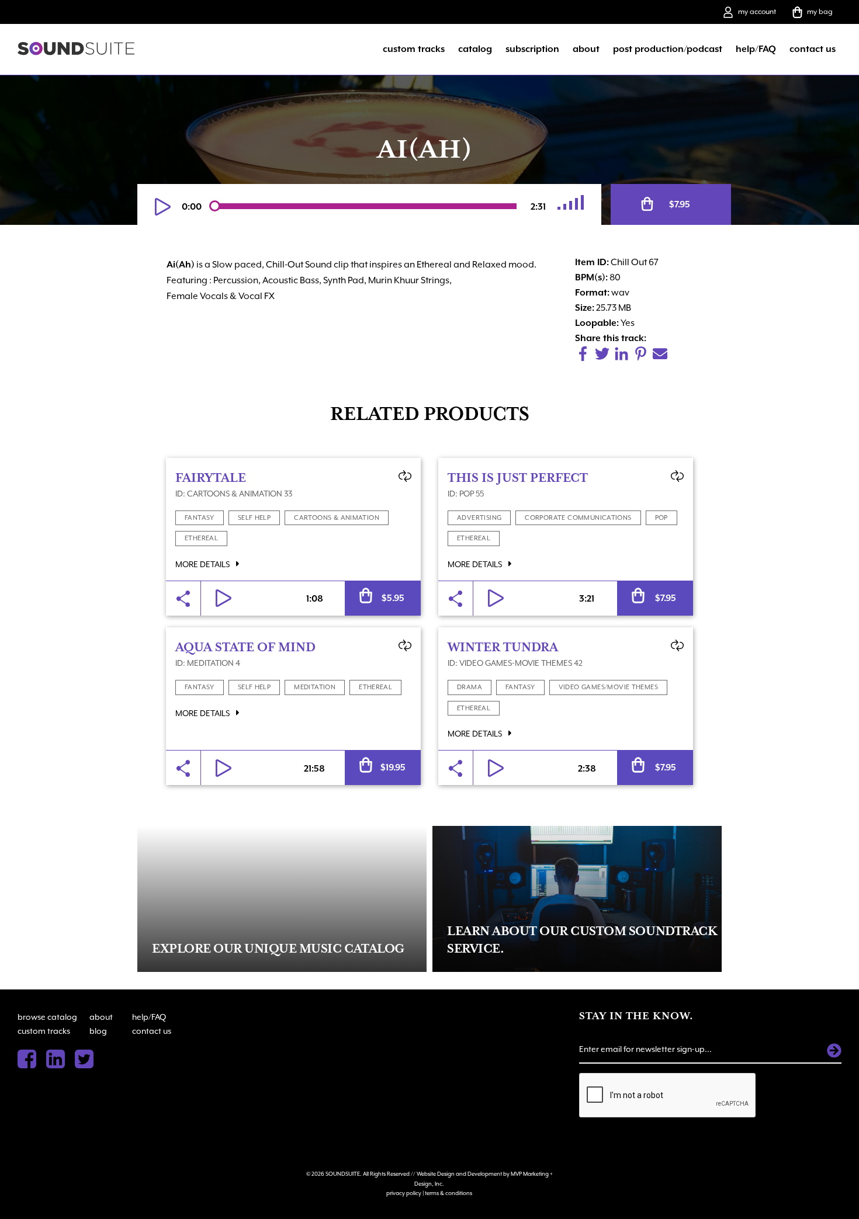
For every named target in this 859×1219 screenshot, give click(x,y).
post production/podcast (667, 49)
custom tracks (414, 49)
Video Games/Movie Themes (608, 687)
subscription (532, 49)
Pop (661, 518)
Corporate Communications (578, 518)
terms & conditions (448, 1193)
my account (757, 12)
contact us (812, 49)
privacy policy (403, 1193)
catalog (475, 49)
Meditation (314, 687)
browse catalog (47, 1017)
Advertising (479, 518)
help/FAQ (756, 49)
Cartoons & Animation (336, 518)
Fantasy (199, 518)
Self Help (254, 518)
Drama (469, 687)
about (586, 49)
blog (98, 1031)
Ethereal (201, 538)
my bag (820, 12)
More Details (203, 564)
